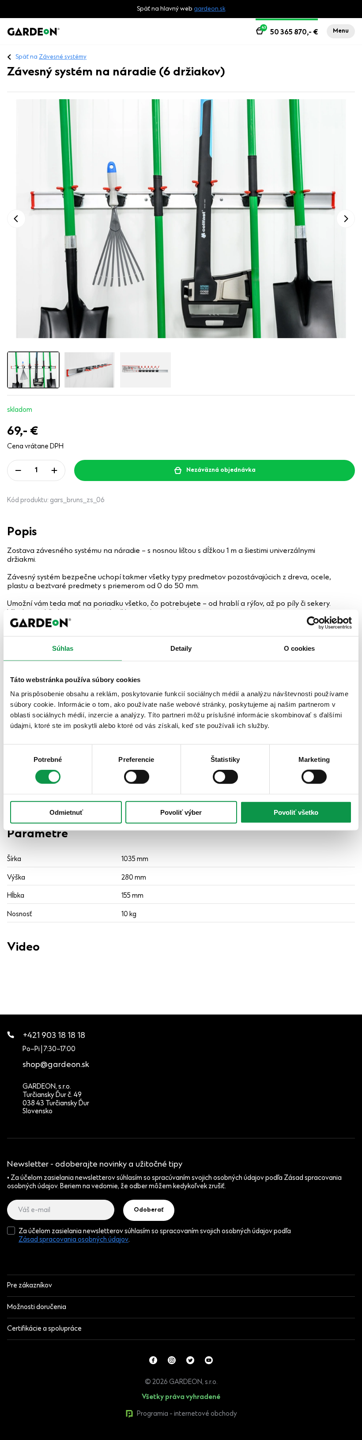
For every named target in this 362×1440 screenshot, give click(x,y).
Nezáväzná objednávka (221, 470)
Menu (341, 31)
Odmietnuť (66, 812)
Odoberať (149, 1210)
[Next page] (345, 218)
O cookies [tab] (299, 648)
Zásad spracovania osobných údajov (73, 1240)
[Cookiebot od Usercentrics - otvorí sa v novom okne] (313, 623)
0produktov (73, 1436)
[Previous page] (16, 218)
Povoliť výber (181, 812)
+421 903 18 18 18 (54, 1036)
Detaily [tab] (181, 648)
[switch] (136, 777)
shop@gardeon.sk (56, 1065)
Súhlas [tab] (63, 648)
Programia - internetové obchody (187, 1414)
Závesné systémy (63, 57)
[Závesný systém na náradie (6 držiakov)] (181, 218)
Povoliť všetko (296, 812)
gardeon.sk (210, 9)
